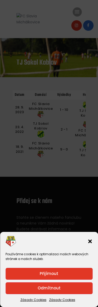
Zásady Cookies (33, 300)
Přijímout (49, 273)
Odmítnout (49, 288)
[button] (90, 241)
